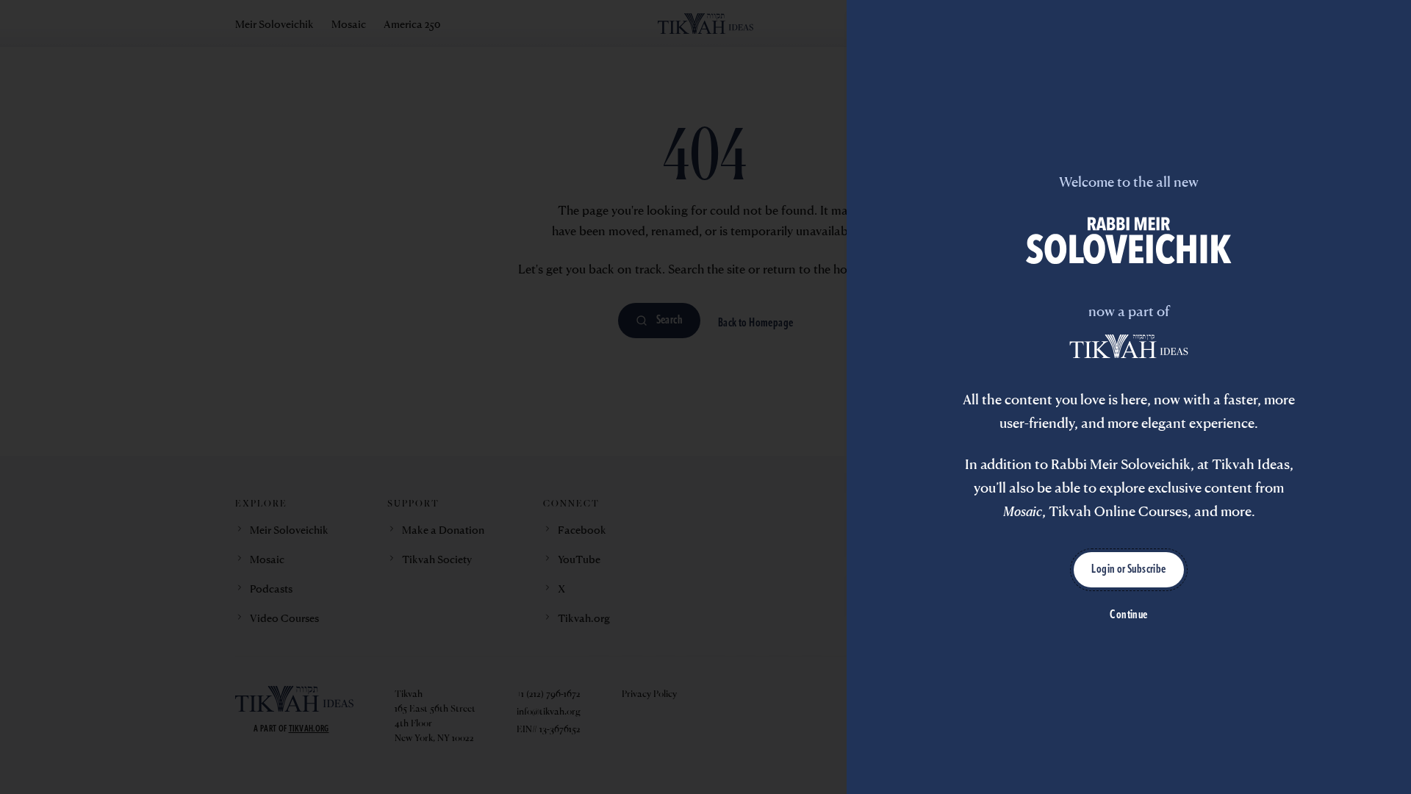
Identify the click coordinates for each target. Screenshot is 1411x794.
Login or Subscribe (1128, 570)
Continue (1128, 615)
